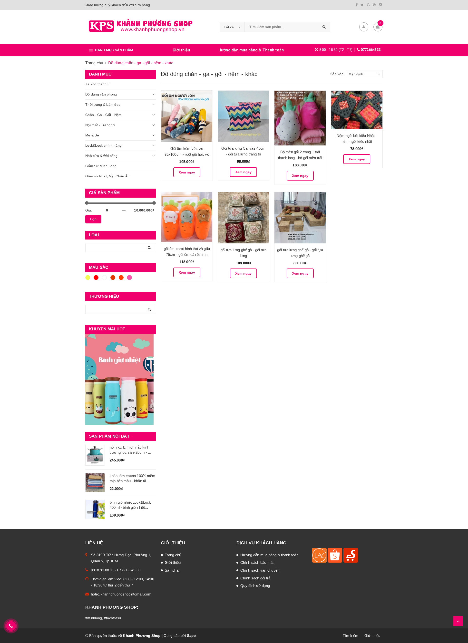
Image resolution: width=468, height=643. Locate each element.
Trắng (105, 279)
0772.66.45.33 (128, 570)
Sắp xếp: (337, 74)
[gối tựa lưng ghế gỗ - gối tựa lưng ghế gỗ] (300, 217)
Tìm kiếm (350, 635)
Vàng (88, 279)
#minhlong (93, 618)
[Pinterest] (374, 5)
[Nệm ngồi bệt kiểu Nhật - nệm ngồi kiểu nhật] (357, 110)
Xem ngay (187, 172)
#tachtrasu (112, 618)
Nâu (113, 279)
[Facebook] (357, 5)
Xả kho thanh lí (97, 84)
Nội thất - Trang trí (100, 125)
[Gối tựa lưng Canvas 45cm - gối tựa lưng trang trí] (243, 116)
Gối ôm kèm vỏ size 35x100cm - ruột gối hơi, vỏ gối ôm (187, 154)
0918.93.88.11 (102, 570)
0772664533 (371, 50)
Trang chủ (173, 555)
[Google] (368, 5)
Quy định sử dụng (255, 586)
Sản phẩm (173, 570)
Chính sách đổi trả (255, 578)
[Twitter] (362, 5)
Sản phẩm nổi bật (109, 436)
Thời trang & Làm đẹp (102, 104)
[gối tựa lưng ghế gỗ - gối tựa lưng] (243, 217)
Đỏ (97, 279)
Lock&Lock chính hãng (103, 145)
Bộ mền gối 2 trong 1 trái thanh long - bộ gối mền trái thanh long (300, 158)
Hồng (130, 279)
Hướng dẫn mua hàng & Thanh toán (251, 50)
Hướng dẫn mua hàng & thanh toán (269, 555)
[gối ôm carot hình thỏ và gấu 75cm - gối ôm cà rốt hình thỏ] (187, 217)
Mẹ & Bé (92, 135)
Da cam (122, 279)
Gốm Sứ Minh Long (101, 166)
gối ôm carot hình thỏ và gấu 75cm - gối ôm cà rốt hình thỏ (187, 254)
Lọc (93, 219)
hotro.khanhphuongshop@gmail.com (121, 594)
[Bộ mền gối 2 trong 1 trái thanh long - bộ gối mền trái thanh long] (300, 118)
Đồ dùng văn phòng (101, 94)
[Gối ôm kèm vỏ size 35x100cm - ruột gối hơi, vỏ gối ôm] (187, 116)
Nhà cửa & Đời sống (101, 156)
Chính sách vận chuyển (259, 570)
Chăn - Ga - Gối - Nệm (103, 115)
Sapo (191, 635)
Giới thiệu (181, 50)
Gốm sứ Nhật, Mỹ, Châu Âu (107, 176)
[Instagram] (380, 5)
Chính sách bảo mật (257, 562)
